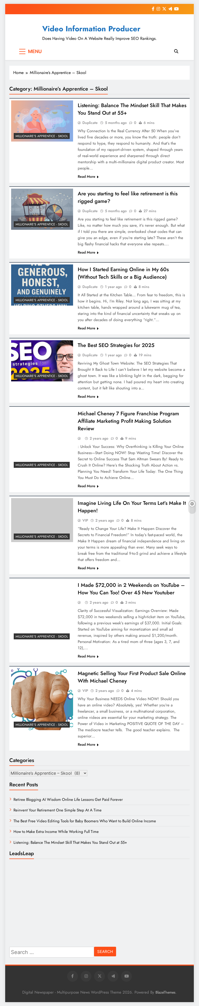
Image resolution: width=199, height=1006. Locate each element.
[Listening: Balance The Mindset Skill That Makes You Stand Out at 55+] (42, 121)
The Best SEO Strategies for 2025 (116, 345)
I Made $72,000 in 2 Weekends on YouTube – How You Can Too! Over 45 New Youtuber (131, 588)
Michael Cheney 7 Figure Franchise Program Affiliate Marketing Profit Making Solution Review (128, 421)
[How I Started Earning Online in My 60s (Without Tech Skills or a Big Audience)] (42, 285)
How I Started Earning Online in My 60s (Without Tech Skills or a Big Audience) (123, 273)
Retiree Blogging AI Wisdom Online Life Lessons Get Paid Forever (68, 799)
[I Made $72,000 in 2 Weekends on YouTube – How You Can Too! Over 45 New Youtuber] (42, 611)
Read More (86, 176)
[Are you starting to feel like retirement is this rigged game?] (42, 209)
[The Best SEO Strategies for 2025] (42, 360)
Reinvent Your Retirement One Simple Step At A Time (57, 810)
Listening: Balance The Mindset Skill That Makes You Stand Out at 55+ (70, 842)
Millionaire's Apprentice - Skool (42, 136)
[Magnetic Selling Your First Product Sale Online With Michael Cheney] (42, 699)
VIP (85, 520)
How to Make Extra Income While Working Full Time (56, 831)
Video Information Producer (91, 28)
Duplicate (90, 122)
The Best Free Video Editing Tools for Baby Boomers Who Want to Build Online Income (84, 821)
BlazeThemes (165, 992)
